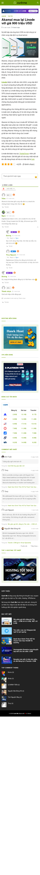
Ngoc (17, 238)
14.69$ (23, 442)
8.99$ (15, 437)
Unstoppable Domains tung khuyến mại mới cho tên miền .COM (25, 650)
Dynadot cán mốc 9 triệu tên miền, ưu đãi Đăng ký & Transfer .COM (25, 660)
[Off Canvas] (3, 3)
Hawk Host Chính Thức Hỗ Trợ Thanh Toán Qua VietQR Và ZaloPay (24, 641)
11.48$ (33, 419)
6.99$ (15, 419)
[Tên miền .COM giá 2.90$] (20, 11)
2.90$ (15, 414)
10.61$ (33, 423)
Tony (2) (10, 703)
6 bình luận (16, 27)
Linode (4, 16)
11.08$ (23, 428)
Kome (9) (10, 672)
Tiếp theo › (34, 546)
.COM (5, 405)
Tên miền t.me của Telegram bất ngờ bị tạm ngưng (24, 631)
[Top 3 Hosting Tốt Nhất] (20, 570)
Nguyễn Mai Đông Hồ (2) (15, 691)
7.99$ (15, 433)
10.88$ (23, 437)
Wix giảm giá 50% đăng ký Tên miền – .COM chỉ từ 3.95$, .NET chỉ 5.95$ (25, 621)
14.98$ (23, 419)
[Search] (37, 2)
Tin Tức (10, 16)
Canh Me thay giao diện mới (16, 466)
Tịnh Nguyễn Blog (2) (14, 697)
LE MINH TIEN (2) (13, 685)
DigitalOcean (24, 153)
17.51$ (23, 423)
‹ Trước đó (23, 546)
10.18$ (23, 414)
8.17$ (34, 414)
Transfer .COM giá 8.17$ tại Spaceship (19, 543)
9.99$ (34, 437)
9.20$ (15, 442)
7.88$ (15, 428)
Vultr (32, 159)
